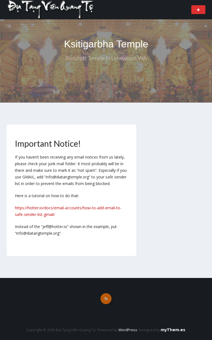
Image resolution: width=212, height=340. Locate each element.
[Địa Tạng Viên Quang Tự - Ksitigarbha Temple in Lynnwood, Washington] (51, 9)
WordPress (127, 329)
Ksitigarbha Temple (106, 44)
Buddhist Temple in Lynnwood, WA (106, 58)
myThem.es (173, 329)
